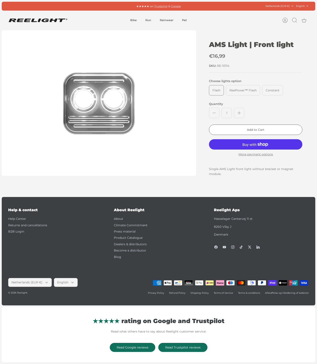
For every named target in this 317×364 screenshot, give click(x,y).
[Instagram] (233, 247)
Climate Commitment (131, 225)
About (118, 219)
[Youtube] (224, 247)
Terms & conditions (249, 292)
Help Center (17, 219)
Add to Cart (255, 130)
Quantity (216, 104)
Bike (133, 20)
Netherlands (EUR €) (277, 6)
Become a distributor (130, 250)
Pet (184, 20)
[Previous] (108, 6)
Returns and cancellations (27, 225)
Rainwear (166, 20)
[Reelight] (37, 20)
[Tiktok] (241, 247)
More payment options (256, 154)
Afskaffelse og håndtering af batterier (287, 292)
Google (176, 6)
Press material (125, 231)
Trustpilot (161, 6)
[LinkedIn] (258, 247)
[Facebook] (216, 247)
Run (148, 20)
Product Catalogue (128, 238)
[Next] (208, 6)
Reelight (22, 292)
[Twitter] (249, 247)
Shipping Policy (199, 292)
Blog (117, 257)
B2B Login (16, 231)
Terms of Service (223, 292)
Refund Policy (177, 292)
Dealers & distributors (130, 244)
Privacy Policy (156, 292)
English (300, 6)
